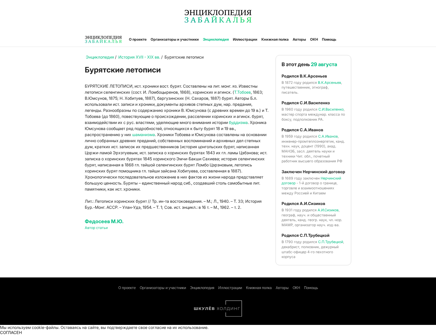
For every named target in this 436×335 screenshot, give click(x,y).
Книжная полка (275, 39)
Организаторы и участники (175, 39)
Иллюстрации (245, 39)
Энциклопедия (216, 39)
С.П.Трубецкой (330, 242)
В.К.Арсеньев (329, 82)
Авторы (299, 39)
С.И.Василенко (331, 109)
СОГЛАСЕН (11, 332)
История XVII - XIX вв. (139, 57)
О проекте (138, 39)
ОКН (314, 39)
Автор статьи (96, 227)
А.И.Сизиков (328, 210)
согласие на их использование (177, 327)
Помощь (329, 39)
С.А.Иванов (328, 136)
